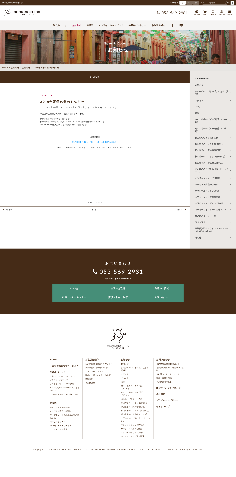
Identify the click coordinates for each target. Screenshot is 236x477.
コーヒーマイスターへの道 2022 (210, 209)
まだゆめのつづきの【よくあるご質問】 (211, 93)
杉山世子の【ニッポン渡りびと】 (210, 156)
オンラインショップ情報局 (207, 178)
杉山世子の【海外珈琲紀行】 (208, 150)
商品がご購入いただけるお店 (98, 375)
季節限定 (89, 379)
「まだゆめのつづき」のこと (64, 365)
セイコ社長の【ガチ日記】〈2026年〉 (211, 121)
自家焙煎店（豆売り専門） (97, 367)
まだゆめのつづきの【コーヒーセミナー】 (211, 170)
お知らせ (76, 25)
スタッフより (201, 222)
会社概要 (160, 394)
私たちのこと (60, 25)
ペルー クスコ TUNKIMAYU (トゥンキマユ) (64, 389)
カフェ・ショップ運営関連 (207, 197)
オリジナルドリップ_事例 (207, 190)
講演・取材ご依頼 (118, 297)
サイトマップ (163, 406)
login (232, 3)
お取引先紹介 (158, 25)
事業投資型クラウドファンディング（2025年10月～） (211, 230)
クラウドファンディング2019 (209, 203)
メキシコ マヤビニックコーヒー (64, 376)
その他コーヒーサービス (60, 425)
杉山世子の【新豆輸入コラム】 (209, 162)
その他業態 (90, 383)
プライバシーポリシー (167, 400)
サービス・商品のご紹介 (206, 184)
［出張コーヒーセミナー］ (168, 374)
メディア (199, 100)
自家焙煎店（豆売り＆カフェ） (99, 363)
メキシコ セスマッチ (59, 380)
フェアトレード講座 (58, 429)
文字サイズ (174, 3)
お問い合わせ (162, 297)
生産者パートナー (137, 25)
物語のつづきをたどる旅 (206, 137)
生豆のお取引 (118, 288)
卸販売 (89, 25)
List (95, 210)
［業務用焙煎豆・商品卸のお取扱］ (170, 369)
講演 (197, 113)
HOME (53, 359)
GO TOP (228, 285)
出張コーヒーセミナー (74, 297)
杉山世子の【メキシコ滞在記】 (209, 144)
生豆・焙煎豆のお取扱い (60, 407)
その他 (199, 237)
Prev (9, 210)
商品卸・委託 (162, 288)
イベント (199, 106)
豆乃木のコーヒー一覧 (205, 216)
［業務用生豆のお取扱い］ (168, 363)
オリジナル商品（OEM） (61, 411)
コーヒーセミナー (57, 421)
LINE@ (74, 288)
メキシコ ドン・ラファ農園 (62, 384)
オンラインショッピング (111, 25)
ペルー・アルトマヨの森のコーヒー (64, 395)
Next (180, 210)
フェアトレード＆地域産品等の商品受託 (64, 416)
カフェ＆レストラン (94, 371)
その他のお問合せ (164, 382)
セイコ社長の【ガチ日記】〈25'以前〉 (211, 130)
